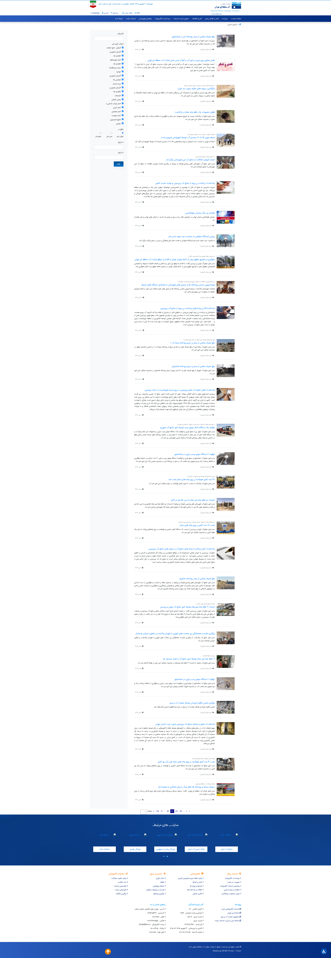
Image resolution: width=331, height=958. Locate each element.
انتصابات (118, 95)
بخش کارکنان (116, 99)
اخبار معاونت (116, 115)
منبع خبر (98, 136)
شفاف (162, 882)
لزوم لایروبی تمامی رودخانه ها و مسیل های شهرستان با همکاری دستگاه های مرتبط (178, 285)
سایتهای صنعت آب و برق (230, 916)
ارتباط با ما (119, 18)
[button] (167, 856)
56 (181, 811)
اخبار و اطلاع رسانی (212, 18)
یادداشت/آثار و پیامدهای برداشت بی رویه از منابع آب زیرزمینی (187, 308)
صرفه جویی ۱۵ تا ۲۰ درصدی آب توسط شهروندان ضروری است (188, 137)
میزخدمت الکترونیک (232, 878)
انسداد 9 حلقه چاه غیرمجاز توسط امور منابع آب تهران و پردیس (187, 607)
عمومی (118, 123)
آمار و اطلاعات (197, 18)
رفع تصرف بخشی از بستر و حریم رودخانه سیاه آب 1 (192, 343)
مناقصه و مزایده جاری (232, 889)
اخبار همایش (116, 111)
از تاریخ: (120, 142)
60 (162, 811)
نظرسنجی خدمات (120, 886)
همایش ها (117, 79)
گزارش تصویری (115, 52)
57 (176, 811)
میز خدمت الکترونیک (162, 18)
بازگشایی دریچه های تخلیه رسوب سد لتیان (196, 88)
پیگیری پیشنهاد (158, 893)
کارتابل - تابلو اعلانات (113, 48)
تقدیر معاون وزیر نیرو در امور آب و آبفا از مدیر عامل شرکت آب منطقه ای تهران (181, 60)
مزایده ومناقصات (115, 67)
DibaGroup (217, 950)
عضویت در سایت (233, 882)
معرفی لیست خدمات (181, 18)
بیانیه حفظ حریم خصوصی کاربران (190, 878)
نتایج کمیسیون (115, 119)
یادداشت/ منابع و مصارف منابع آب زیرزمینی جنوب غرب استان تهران (185, 724)
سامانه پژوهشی (158, 886)
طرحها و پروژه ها (196, 886)
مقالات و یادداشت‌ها (194, 889)
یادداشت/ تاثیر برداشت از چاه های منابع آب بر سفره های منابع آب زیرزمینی (182, 549)
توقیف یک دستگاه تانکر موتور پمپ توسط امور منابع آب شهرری (187, 427)
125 (157, 811)
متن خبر (109, 136)
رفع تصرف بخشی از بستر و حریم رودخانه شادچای (193, 366)
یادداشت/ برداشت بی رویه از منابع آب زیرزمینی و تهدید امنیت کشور (185, 183)
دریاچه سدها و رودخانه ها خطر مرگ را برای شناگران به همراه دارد (186, 787)
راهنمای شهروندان (145, 18)
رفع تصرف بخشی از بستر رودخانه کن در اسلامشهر (193, 37)
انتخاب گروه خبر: (117, 44)
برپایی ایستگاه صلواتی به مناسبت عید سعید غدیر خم (192, 236)
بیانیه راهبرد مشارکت (118, 878)
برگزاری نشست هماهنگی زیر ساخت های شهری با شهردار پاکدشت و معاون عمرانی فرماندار (175, 633)
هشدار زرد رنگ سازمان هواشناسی (200, 213)
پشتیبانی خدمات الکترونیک (230, 886)
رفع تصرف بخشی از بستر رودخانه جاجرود (197, 578)
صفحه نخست (236, 18)
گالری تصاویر (197, 893)
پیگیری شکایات (121, 893)
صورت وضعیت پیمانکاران (230, 893)
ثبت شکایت (122, 882)
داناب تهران (160, 878)
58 (172, 811)
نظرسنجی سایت (120, 889)
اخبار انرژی (117, 107)
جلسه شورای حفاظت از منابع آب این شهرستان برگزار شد (190, 160)
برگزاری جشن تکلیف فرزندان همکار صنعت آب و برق (192, 703)
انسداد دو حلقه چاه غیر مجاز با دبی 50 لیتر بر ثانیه (193, 500)
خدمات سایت (131, 18)
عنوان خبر (120, 136)
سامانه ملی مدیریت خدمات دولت (227, 920)
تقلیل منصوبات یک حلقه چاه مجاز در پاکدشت (195, 112)
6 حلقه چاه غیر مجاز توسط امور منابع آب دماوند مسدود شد (189, 659)
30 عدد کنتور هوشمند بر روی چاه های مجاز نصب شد (191, 479)
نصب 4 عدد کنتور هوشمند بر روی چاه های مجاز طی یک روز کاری (186, 762)
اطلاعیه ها (117, 56)
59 (168, 811)
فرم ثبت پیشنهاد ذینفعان (155, 889)
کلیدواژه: (120, 33)
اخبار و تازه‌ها (197, 882)
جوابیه (118, 71)
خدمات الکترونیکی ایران (230, 909)
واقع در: (120, 129)
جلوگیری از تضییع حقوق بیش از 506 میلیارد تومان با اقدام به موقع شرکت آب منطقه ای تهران (175, 259)
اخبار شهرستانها (115, 60)
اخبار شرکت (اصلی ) (113, 103)
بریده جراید (117, 83)
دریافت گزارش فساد (198, 23)
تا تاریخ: (120, 152)
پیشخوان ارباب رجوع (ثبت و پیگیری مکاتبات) (224, 23)
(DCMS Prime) (228, 950)
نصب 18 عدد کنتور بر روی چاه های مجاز (197, 525)
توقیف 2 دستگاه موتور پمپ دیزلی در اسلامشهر (195, 454)
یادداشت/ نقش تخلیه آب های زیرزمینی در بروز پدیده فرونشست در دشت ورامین (180, 390)
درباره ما (225, 18)
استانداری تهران (233, 913)
